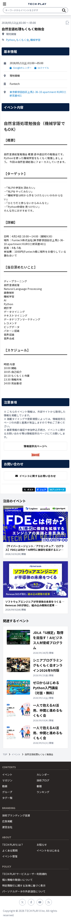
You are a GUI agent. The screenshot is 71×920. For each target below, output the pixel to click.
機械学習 (35, 40)
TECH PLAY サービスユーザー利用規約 (24, 874)
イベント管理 (9, 856)
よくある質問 (9, 850)
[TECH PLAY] (37, 4)
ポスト (30, 489)
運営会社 (7, 827)
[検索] (64, 10)
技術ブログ (43, 780)
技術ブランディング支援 (16, 815)
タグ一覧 (7, 798)
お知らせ (42, 844)
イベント (16, 754)
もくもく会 (22, 40)
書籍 (39, 786)
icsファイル (43, 67)
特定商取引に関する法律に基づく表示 (24, 885)
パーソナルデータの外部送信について (24, 891)
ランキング (43, 792)
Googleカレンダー (22, 67)
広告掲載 (7, 821)
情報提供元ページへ (35, 446)
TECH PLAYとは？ (12, 844)
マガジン (7, 780)
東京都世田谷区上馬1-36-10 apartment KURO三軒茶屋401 (38, 93)
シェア (43, 489)
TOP (5, 754)
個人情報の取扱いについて (17, 879)
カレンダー (43, 774)
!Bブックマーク (57, 489)
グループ (7, 792)
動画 (4, 786)
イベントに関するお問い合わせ (37, 476)
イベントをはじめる (48, 850)
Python (10, 40)
